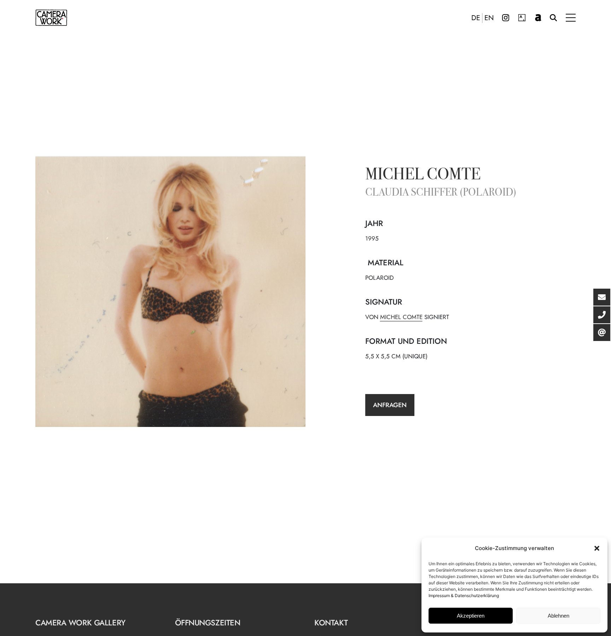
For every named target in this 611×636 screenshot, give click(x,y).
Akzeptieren (470, 616)
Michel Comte (423, 175)
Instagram (505, 17)
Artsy (521, 17)
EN (489, 18)
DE (475, 18)
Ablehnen (558, 616)
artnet (538, 17)
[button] (596, 548)
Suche (553, 17)
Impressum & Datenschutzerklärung (464, 595)
